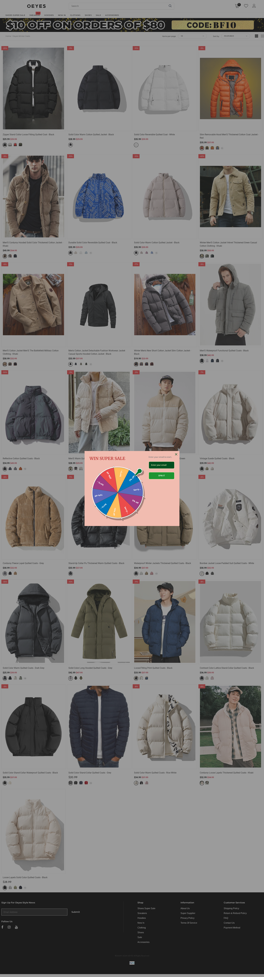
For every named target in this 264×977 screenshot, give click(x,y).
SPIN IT (161, 475)
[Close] (176, 454)
